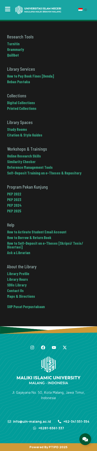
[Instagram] (32, 347)
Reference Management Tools (30, 167)
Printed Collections (21, 108)
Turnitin (13, 43)
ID (85, 10)
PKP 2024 (14, 205)
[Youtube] (54, 347)
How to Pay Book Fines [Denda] (30, 76)
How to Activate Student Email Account (36, 232)
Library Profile (18, 273)
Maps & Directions (21, 296)
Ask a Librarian (18, 252)
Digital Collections (21, 102)
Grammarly (15, 49)
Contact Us (15, 290)
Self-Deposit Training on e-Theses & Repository (44, 173)
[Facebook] (43, 347)
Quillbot (13, 55)
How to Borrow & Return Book (29, 237)
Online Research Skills (24, 156)
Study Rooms (17, 129)
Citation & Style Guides (24, 135)
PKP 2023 (14, 199)
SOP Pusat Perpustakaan (26, 306)
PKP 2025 (14, 211)
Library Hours (17, 279)
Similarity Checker (21, 161)
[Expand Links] (85, 439)
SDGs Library (17, 285)
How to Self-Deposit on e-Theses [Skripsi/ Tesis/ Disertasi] (45, 245)
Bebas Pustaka (18, 81)
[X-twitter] (65, 347)
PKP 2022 (14, 194)
